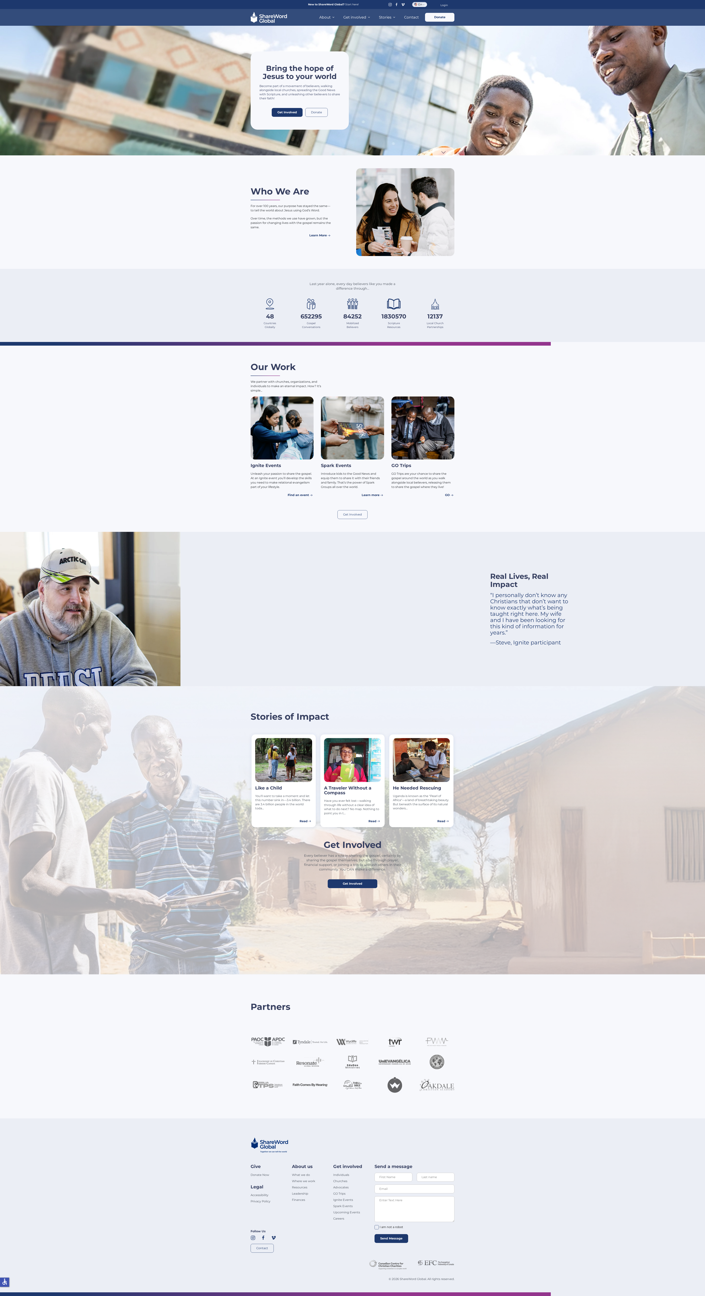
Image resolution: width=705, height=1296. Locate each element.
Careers (338, 1218)
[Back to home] (269, 17)
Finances (298, 1200)
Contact (411, 17)
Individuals (341, 1175)
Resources (299, 1187)
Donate (439, 17)
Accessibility (259, 1195)
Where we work (303, 1181)
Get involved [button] (354, 17)
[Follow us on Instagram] (390, 4)
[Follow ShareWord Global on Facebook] (263, 1237)
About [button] (325, 17)
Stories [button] (385, 17)
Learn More (318, 235)
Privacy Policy (260, 1201)
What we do (301, 1175)
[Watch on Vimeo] (403, 4)
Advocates (341, 1187)
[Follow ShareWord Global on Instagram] (253, 1237)
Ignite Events (343, 1200)
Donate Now (260, 1175)
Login (444, 5)
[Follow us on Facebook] (396, 4)
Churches (340, 1181)
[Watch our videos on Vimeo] (273, 1237)
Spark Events (343, 1206)
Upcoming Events (346, 1212)
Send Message (391, 1238)
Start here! (352, 4)
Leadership (300, 1193)
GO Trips (339, 1193)
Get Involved (287, 112)
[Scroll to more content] (443, 152)
